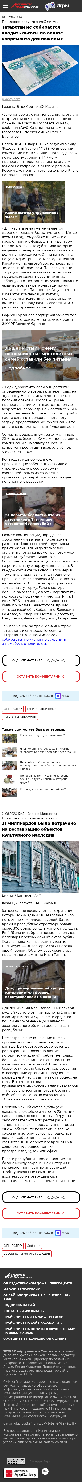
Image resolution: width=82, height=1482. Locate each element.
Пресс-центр (61, 1283)
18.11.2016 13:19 (12, 17)
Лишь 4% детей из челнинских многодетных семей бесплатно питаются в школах (48, 765)
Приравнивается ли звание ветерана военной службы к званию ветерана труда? (44, 779)
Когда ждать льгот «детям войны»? (43, 789)
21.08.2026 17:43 (13, 814)
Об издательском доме (24, 1283)
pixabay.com (11, 99)
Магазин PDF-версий (21, 1289)
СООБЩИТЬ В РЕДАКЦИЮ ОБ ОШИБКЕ (34, 1339)
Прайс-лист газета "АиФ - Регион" (33, 1317)
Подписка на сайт (20, 1305)
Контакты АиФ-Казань (23, 1311)
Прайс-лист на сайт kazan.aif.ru (33, 1323)
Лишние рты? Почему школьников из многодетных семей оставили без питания (39, 354)
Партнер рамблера (40, 1461)
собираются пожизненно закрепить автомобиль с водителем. (34, 641)
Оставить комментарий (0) (41, 676)
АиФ (37, 895)
